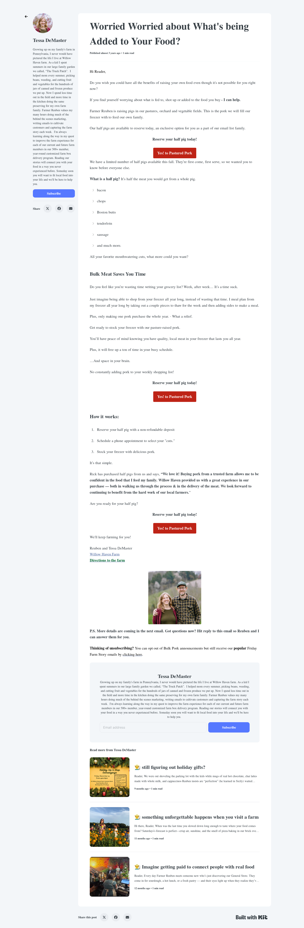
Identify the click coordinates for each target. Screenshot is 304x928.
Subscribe (54, 193)
